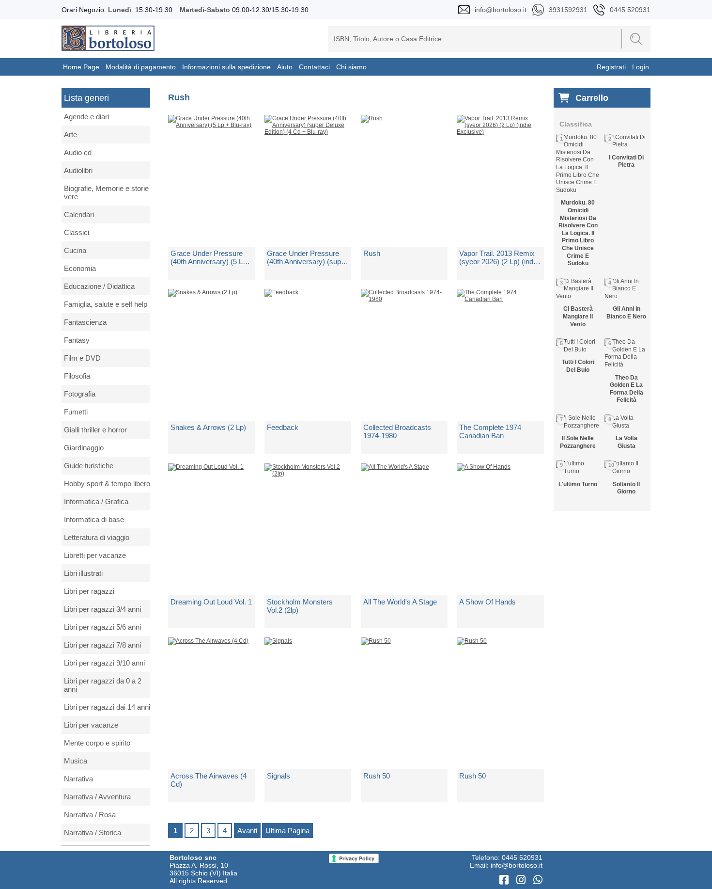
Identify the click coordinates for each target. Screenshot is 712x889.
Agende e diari (86, 116)
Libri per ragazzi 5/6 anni (102, 627)
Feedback (282, 427)
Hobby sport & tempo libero (107, 483)
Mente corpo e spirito (97, 743)
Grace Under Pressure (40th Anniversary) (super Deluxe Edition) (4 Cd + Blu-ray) (307, 257)
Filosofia (77, 376)
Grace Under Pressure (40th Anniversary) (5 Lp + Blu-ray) (208, 257)
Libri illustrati (83, 573)
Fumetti (76, 412)
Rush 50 (376, 776)
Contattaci (314, 67)
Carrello (591, 98)
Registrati (611, 67)
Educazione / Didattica (99, 286)
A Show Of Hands (487, 602)
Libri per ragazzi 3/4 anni (102, 609)
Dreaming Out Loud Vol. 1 (211, 602)
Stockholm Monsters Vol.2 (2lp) (300, 606)
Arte (70, 134)
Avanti (247, 830)
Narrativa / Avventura (97, 797)
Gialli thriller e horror (95, 430)
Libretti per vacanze (95, 555)
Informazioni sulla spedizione (226, 67)
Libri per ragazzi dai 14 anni (107, 707)
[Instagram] (522, 880)
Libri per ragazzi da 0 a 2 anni (102, 685)
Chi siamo (351, 67)
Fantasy (77, 340)
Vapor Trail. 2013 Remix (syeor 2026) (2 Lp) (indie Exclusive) (499, 257)
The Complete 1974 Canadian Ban (490, 431)
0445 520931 (522, 857)
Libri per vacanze (91, 725)
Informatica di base (94, 519)
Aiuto (285, 67)
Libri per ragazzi (89, 591)
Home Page (81, 67)
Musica (75, 761)
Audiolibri (78, 170)
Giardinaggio (84, 448)
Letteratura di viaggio (96, 537)
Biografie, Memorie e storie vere (106, 192)
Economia (80, 268)
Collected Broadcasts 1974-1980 (397, 431)
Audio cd (78, 152)
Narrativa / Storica (92, 832)
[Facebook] (505, 880)
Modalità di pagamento (141, 67)
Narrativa (78, 779)
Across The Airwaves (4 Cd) (208, 780)
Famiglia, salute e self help (105, 304)
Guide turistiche (88, 465)
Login (640, 67)
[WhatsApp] (537, 880)
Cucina (75, 250)
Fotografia (79, 394)
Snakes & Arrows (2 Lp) (208, 427)
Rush (371, 253)
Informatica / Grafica (96, 501)
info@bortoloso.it (516, 865)
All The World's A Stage (400, 602)
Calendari (79, 214)
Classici (76, 232)
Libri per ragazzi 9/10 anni (104, 663)
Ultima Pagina (287, 830)
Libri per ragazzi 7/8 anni (102, 645)
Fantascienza (85, 322)
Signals (278, 776)
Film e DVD (82, 358)
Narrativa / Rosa (90, 814)
